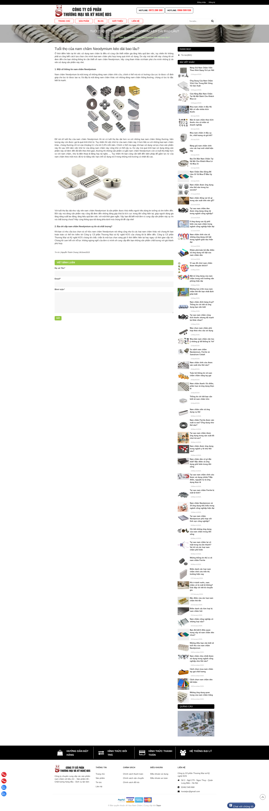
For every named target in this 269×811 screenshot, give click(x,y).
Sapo (158, 805)
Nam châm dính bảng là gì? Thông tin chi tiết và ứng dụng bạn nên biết (202, 304)
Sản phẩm (100, 778)
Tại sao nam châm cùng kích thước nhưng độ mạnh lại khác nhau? (202, 317)
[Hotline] (4, 774)
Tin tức (57, 252)
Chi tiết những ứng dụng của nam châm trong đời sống (200, 531)
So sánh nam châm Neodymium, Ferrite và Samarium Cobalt (200, 352)
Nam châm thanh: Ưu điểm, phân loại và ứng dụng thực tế (202, 386)
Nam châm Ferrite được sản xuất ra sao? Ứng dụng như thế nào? (202, 422)
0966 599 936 (184, 10)
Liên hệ (99, 786)
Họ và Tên (60, 268)
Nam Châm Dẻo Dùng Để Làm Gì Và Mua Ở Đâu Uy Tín (201, 174)
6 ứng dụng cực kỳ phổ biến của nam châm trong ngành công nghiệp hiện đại (202, 224)
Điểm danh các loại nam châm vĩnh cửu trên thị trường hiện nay (200, 571)
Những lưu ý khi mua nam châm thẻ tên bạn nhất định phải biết (202, 291)
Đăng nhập (201, 2)
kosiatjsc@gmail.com (190, 791)
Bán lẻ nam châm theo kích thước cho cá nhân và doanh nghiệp (202, 122)
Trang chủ (100, 774)
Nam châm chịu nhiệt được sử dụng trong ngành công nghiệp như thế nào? (202, 658)
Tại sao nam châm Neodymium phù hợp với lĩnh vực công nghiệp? (201, 518)
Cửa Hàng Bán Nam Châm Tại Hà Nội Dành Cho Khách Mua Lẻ (202, 96)
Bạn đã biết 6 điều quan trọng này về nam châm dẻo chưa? (202, 632)
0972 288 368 (156, 10)
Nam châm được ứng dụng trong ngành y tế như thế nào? (201, 448)
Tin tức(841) (186, 55)
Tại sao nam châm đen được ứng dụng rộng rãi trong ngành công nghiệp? (201, 211)
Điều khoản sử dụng (159, 774)
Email (58, 279)
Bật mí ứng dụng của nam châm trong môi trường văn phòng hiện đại (202, 278)
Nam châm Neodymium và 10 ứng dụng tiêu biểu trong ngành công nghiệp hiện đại (202, 505)
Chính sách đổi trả (131, 782)
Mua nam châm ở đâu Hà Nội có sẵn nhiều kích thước (201, 109)
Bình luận (60, 289)
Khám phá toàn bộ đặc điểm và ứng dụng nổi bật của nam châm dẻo (202, 252)
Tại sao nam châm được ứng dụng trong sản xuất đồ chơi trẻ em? (202, 435)
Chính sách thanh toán (133, 774)
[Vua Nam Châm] (84, 11)
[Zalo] (3, 787)
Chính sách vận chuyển (133, 778)
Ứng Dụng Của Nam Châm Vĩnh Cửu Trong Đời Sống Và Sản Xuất (201, 83)
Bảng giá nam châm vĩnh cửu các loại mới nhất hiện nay (201, 148)
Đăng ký (212, 2)
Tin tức (99, 782)
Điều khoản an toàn (159, 778)
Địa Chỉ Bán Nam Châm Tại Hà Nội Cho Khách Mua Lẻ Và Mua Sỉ (201, 161)
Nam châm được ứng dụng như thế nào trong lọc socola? (201, 187)
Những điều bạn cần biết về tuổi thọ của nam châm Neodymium (202, 645)
